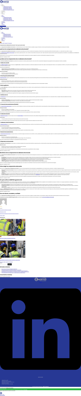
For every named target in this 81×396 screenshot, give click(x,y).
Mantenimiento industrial (7, 8)
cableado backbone (4, 124)
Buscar (1, 262)
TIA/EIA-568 (38, 174)
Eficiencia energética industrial (8, 9)
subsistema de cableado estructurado (7, 52)
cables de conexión (4, 64)
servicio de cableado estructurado (48, 197)
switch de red (3, 96)
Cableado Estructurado (7, 6)
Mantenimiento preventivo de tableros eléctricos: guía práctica (10, 260)
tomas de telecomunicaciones (6, 106)
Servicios (3, 5)
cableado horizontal (4, 115)
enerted (6, 43)
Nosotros (3, 21)
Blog (2, 12)
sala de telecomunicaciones (5, 133)
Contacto (3, 13)
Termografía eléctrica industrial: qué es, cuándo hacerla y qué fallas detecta (13, 272)
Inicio (2, 4)
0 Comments (10, 43)
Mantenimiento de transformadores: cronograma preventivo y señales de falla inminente (15, 271)
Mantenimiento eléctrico (7, 7)
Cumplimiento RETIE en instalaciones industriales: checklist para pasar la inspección (15, 270)
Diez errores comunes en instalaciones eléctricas (7, 238)
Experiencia (3, 11)
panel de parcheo (3, 77)
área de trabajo (20, 115)
